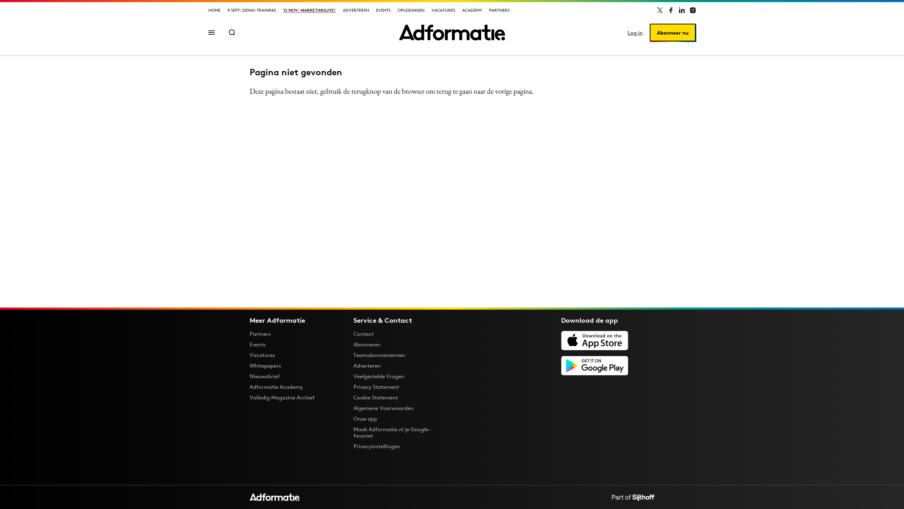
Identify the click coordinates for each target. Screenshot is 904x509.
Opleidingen (411, 10)
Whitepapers (265, 365)
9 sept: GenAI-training (251, 10)
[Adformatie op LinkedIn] (682, 10)
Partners (499, 10)
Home (214, 10)
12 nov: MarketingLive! (309, 10)
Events (383, 10)
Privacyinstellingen (376, 446)
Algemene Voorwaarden (383, 408)
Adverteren (356, 10)
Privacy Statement (376, 387)
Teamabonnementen (379, 355)
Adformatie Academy (276, 387)
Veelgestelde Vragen (378, 376)
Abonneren (367, 344)
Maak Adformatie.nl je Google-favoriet (392, 432)
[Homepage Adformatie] (452, 32)
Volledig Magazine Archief (282, 397)
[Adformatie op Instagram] (693, 10)
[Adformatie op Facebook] (671, 10)
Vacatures (443, 10)
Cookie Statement (375, 397)
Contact (363, 333)
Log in (635, 32)
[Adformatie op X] (660, 10)
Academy (472, 10)
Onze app (365, 418)
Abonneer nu (673, 32)
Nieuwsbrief (265, 376)
